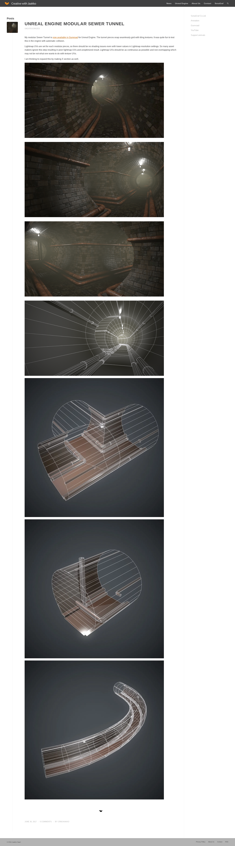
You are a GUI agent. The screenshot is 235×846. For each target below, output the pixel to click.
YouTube (195, 30)
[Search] (227, 3)
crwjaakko (63, 822)
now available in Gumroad (65, 37)
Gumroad (195, 25)
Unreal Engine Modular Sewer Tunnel (74, 23)
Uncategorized (32, 29)
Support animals (198, 35)
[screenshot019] (12, 27)
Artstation (195, 20)
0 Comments (46, 822)
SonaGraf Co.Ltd (198, 16)
